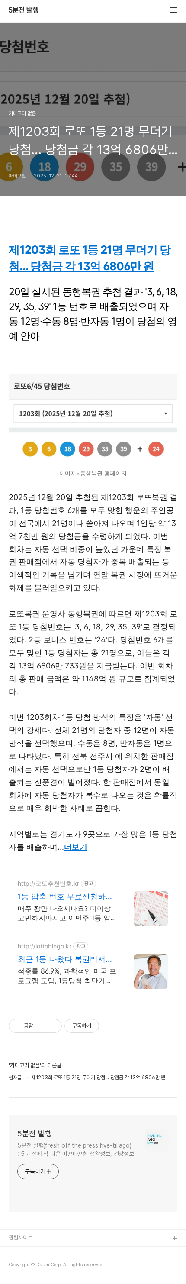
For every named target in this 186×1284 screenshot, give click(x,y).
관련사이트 (20, 1237)
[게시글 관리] (52, 1025)
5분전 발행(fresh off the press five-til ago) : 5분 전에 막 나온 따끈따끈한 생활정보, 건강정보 (75, 1149)
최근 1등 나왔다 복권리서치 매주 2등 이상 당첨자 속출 (65, 960)
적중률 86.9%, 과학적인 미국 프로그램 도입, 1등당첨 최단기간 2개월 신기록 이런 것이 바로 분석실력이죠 (67, 976)
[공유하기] (41, 1025)
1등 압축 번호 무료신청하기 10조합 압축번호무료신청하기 (66, 897)
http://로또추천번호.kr (48, 883)
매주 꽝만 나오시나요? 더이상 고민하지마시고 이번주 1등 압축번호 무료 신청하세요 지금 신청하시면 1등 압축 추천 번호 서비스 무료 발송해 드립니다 (67, 913)
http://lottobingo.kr (44, 946)
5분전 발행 (23, 10)
